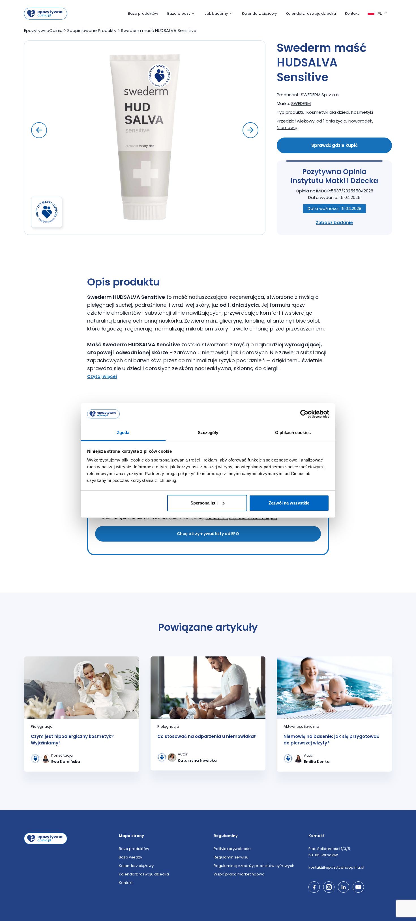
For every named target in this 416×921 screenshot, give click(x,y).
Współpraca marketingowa (239, 874)
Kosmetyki (362, 112)
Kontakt (352, 13)
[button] (250, 130)
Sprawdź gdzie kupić (334, 145)
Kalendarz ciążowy (259, 13)
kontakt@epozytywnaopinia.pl (336, 867)
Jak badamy (216, 13)
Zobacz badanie (334, 223)
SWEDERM (301, 103)
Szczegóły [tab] (208, 432)
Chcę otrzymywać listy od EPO (208, 533)
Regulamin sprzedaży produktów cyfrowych (254, 865)
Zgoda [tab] (123, 432)
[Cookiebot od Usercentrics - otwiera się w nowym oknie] (304, 414)
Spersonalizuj (204, 503)
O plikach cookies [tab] (293, 432)
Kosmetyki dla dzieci (327, 112)
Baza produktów (143, 13)
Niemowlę (287, 127)
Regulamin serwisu (231, 857)
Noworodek (360, 121)
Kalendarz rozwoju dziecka (311, 13)
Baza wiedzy (178, 13)
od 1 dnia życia (331, 121)
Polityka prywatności (232, 848)
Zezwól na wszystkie (289, 503)
